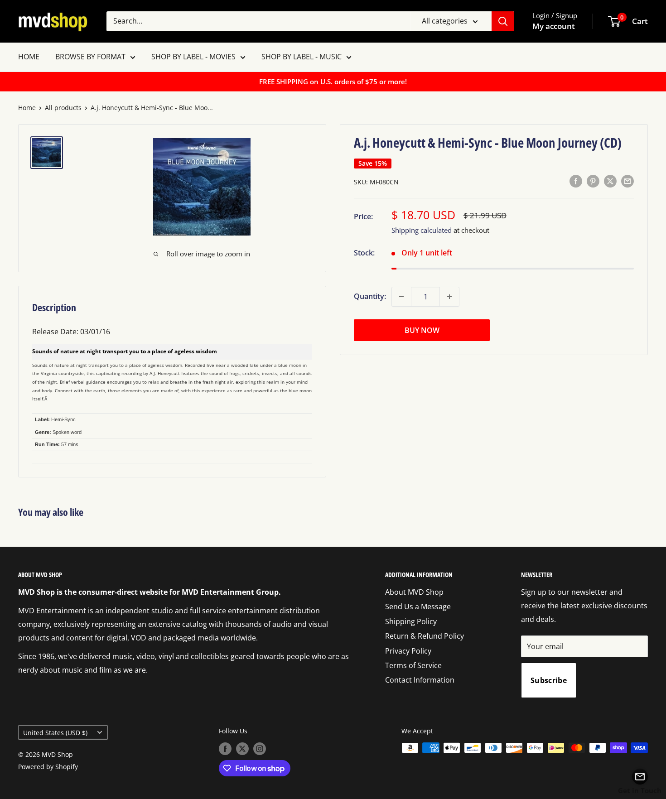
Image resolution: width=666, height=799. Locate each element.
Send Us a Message (418, 606)
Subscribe (549, 680)
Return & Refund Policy (424, 636)
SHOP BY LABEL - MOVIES (193, 57)
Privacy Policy (408, 651)
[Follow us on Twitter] (242, 748)
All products (63, 107)
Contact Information (419, 680)
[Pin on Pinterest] (593, 181)
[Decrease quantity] (401, 296)
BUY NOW (422, 330)
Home (27, 107)
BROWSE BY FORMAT (90, 57)
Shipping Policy (411, 621)
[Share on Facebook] (575, 181)
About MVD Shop (414, 592)
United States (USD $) (55, 732)
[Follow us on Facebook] (225, 748)
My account (553, 26)
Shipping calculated (421, 230)
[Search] (503, 21)
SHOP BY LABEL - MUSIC (301, 57)
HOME (28, 57)
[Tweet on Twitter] (610, 181)
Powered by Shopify (48, 766)
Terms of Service (413, 665)
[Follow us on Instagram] (259, 748)
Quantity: (370, 296)
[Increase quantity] (449, 296)
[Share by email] (627, 181)
